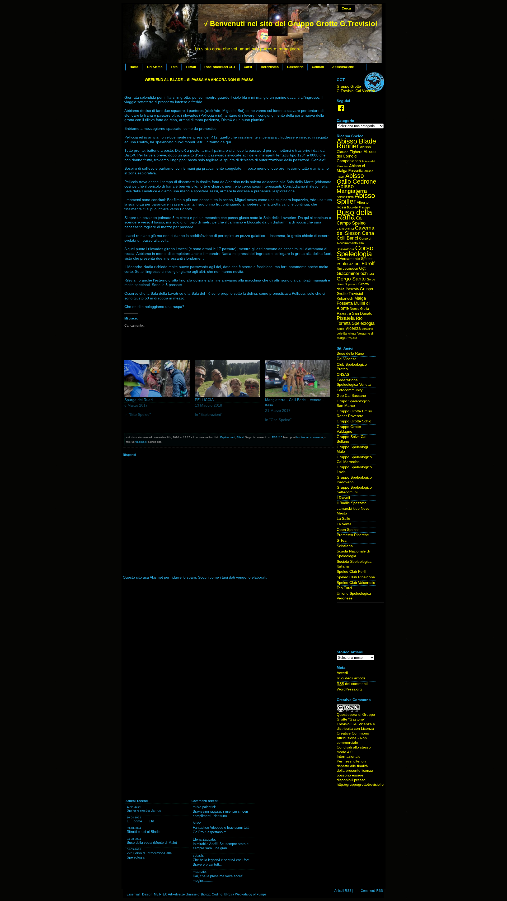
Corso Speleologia (355, 251)
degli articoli (351, 678)
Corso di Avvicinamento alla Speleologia (354, 244)
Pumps (261, 894)
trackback (141, 441)
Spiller (340, 328)
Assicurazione (343, 67)
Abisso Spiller (356, 199)
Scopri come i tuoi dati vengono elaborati (232, 577)
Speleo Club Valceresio (356, 583)
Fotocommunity (350, 390)
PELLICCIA (204, 400)
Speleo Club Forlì (351, 572)
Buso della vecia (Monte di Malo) (152, 843)
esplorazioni (348, 263)
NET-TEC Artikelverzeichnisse (175, 894)
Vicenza (353, 328)
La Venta (344, 524)
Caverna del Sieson (355, 230)
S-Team (343, 540)
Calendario (295, 67)
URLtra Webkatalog (238, 894)
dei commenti (352, 684)
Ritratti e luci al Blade (143, 832)
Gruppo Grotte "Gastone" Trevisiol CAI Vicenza (356, 719)
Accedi (342, 673)
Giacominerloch (352, 273)
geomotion (350, 268)
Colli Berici (347, 238)
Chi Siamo (154, 67)
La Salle (343, 519)
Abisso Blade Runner (356, 143)
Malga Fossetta (351, 301)
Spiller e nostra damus (144, 810)
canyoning (345, 228)
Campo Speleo (351, 223)
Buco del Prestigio (358, 207)
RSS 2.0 (277, 437)
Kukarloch (345, 299)
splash (198, 855)
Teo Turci (344, 588)
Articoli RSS (342, 890)
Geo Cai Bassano (351, 396)
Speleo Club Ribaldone (356, 577)
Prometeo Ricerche (353, 535)
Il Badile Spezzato (352, 503)
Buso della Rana (354, 214)
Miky (196, 823)
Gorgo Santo (351, 279)
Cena (368, 233)
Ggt (362, 268)
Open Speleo (348, 530)
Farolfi (368, 263)
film (339, 268)
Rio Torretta (350, 321)
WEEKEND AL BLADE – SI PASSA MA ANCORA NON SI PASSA (199, 80)
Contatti (318, 67)
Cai (359, 218)
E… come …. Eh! (140, 821)
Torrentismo (269, 67)
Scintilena (345, 546)
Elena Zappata (204, 839)
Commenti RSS (372, 890)
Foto (174, 67)
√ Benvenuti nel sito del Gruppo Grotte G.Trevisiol (290, 24)
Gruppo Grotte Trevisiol (355, 291)
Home (134, 67)
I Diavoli (343, 498)
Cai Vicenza (346, 359)
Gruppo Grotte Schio (354, 421)
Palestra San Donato (354, 313)
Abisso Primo (345, 196)
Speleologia (363, 323)
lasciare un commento (309, 437)
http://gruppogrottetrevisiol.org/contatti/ (369, 784)
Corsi (248, 67)
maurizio (199, 872)
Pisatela (346, 318)
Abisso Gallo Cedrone (356, 178)
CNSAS (343, 374)
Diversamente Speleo (355, 259)
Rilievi (240, 437)
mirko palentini (204, 807)
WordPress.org (349, 689)
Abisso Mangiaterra (352, 188)
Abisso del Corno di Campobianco (356, 156)
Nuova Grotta (359, 309)
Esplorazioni (227, 437)
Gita (371, 273)
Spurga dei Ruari (138, 400)
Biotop (205, 894)
